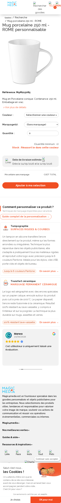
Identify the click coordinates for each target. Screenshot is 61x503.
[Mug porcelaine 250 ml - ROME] (30, 62)
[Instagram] (30, 454)
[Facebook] (19, 454)
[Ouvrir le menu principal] (5, 5)
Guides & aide (10, 437)
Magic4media (10, 423)
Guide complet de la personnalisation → (25, 216)
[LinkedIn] (8, 454)
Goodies (8, 18)
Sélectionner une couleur (40, 115)
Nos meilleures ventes (15, 430)
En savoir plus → (49, 271)
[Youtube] (41, 454)
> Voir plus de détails (14, 107)
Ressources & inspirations (16, 444)
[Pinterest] (52, 454)
